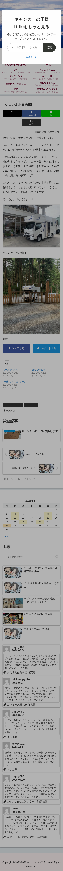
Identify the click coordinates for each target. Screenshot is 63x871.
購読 (49, 47)
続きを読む (31, 57)
